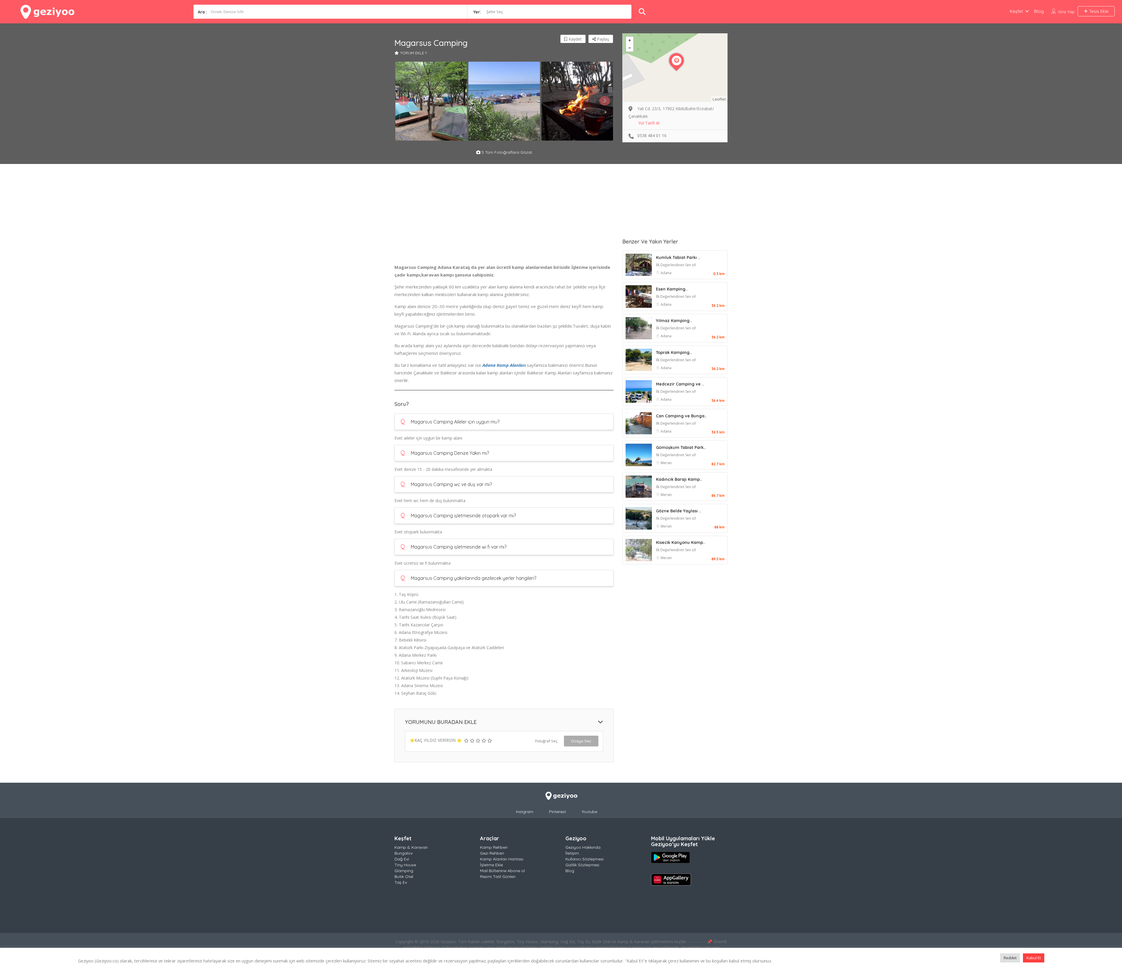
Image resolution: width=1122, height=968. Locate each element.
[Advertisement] (504, 222)
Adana (666, 272)
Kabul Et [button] (1033, 957)
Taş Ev (400, 882)
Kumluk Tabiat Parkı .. (678, 257)
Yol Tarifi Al (648, 123)
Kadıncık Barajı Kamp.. (679, 479)
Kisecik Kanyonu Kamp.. (680, 542)
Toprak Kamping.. (674, 352)
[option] (431, 101)
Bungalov (403, 853)
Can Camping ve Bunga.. (681, 416)
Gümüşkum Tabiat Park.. (681, 447)
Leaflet (719, 99)
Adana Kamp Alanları (504, 365)
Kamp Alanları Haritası (501, 859)
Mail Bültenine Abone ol (502, 870)
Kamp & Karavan (411, 847)
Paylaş (602, 39)
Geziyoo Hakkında (582, 847)
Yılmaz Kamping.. (674, 320)
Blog (1039, 11)
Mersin (666, 462)
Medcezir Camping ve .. (680, 384)
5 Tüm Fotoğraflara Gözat (506, 152)
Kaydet (574, 39)
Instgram (524, 811)
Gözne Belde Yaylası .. (678, 511)
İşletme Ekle (491, 864)
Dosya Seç (581, 741)
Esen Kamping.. (672, 289)
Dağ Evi (401, 859)
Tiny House (405, 864)
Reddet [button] (1010, 957)
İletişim (572, 853)
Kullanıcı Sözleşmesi (584, 859)
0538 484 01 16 (651, 135)
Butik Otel (403, 876)
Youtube (589, 811)
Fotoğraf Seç (546, 741)
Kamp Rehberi (494, 847)
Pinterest (557, 811)
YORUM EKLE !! (413, 53)
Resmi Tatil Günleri (497, 876)
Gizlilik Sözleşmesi (582, 864)
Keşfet (1016, 11)
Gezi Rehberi (492, 853)
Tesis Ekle (1098, 11)
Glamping (403, 870)
